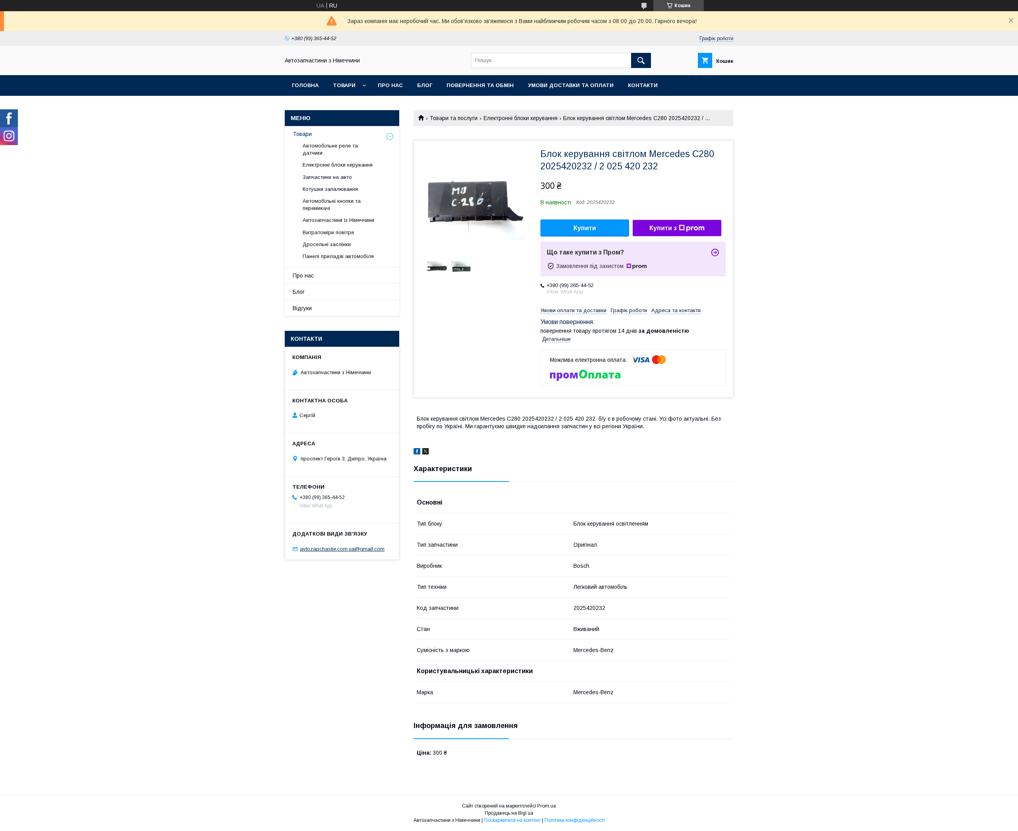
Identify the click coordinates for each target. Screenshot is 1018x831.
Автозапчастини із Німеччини (338, 220)
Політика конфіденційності (574, 820)
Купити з (663, 228)
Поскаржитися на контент (512, 820)
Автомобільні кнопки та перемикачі (332, 204)
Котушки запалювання (330, 189)
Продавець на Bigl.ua (509, 813)
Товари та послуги (453, 118)
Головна (305, 85)
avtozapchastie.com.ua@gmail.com (342, 549)
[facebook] (417, 452)
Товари (344, 85)
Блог (424, 85)
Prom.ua (546, 806)
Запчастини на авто (327, 177)
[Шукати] (641, 60)
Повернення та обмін (480, 85)
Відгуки (302, 308)
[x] (425, 452)
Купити (584, 228)
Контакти (643, 85)
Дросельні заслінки (327, 244)
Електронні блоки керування (521, 118)
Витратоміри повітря (328, 232)
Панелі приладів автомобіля (338, 256)
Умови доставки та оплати (571, 85)
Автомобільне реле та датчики (330, 149)
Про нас (390, 85)
